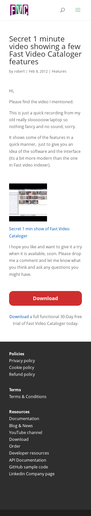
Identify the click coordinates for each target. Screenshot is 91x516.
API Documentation (27, 460)
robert (19, 71)
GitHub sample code (28, 467)
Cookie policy (21, 367)
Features (59, 71)
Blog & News (21, 425)
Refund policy (22, 374)
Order (14, 446)
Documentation (24, 418)
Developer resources (29, 453)
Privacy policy (22, 360)
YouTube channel (25, 432)
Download (19, 316)
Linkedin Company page (32, 474)
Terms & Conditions (28, 396)
